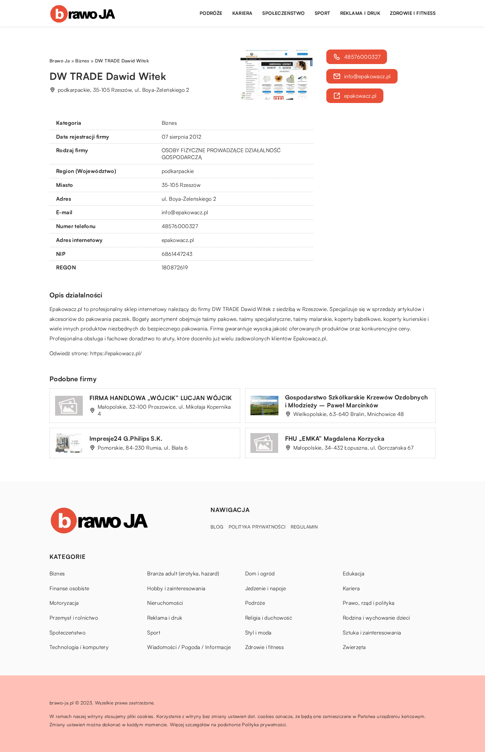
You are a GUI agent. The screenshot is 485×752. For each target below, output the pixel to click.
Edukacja (353, 573)
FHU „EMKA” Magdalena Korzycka (335, 438)
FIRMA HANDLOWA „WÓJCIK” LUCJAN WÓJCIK (160, 397)
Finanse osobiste (69, 588)
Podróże (211, 13)
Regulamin (304, 527)
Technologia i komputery (79, 647)
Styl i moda (258, 632)
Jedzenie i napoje (265, 588)
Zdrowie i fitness (413, 13)
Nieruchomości (165, 602)
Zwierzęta (354, 647)
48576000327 (180, 226)
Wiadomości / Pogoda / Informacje (189, 647)
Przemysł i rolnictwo (73, 617)
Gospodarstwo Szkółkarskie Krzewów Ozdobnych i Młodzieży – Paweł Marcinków (356, 400)
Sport (322, 13)
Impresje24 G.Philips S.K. (125, 438)
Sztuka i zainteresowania (372, 632)
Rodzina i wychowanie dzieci (376, 617)
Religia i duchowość (268, 617)
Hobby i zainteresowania (176, 588)
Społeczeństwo (283, 13)
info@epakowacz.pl (185, 212)
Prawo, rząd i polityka (369, 602)
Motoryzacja (64, 602)
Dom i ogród (260, 573)
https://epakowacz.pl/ (116, 353)
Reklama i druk (360, 13)
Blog (217, 527)
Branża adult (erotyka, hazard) (183, 573)
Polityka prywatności (257, 527)
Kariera (242, 13)
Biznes (169, 123)
